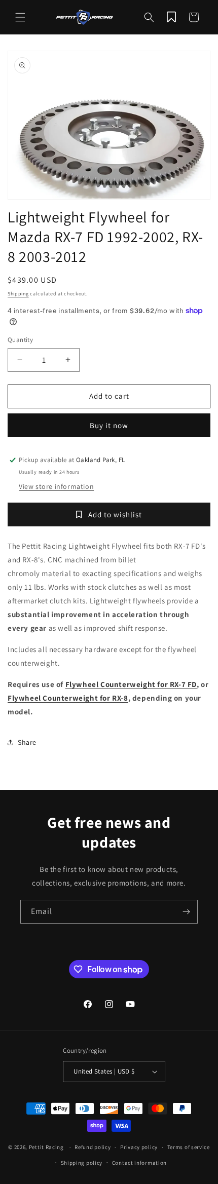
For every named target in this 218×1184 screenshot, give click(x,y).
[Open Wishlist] (171, 17)
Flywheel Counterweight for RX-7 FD (131, 684)
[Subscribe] (186, 912)
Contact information (139, 1162)
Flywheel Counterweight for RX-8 (68, 698)
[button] (20, 17)
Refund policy (93, 1147)
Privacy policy (139, 1147)
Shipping (18, 293)
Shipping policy (82, 1162)
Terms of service (188, 1147)
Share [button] (27, 742)
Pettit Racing (46, 1147)
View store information (56, 486)
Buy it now (109, 425)
